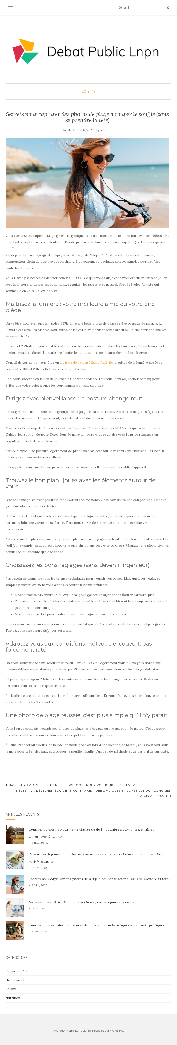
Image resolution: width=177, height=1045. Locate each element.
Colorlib (85, 1030)
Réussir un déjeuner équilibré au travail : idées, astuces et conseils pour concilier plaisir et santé (93, 793)
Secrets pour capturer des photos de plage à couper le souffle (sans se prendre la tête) (99, 879)
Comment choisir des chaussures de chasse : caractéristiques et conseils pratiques (97, 925)
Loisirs (88, 91)
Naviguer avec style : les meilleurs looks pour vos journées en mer (71, 785)
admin (104, 130)
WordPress (117, 1030)
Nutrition (13, 998)
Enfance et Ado (17, 971)
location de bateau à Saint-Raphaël (86, 362)
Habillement (15, 980)
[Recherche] (168, 7)
